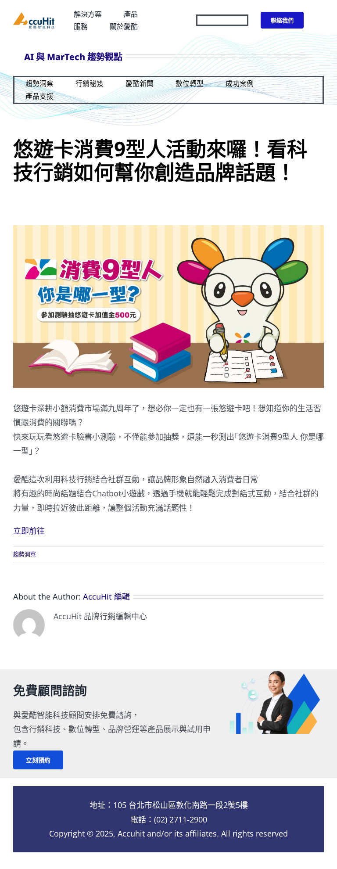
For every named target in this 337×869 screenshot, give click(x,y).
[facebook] (211, 20)
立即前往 (29, 530)
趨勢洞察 (24, 554)
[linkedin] (243, 20)
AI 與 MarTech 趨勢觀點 (73, 57)
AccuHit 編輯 (106, 596)
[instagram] (227, 20)
